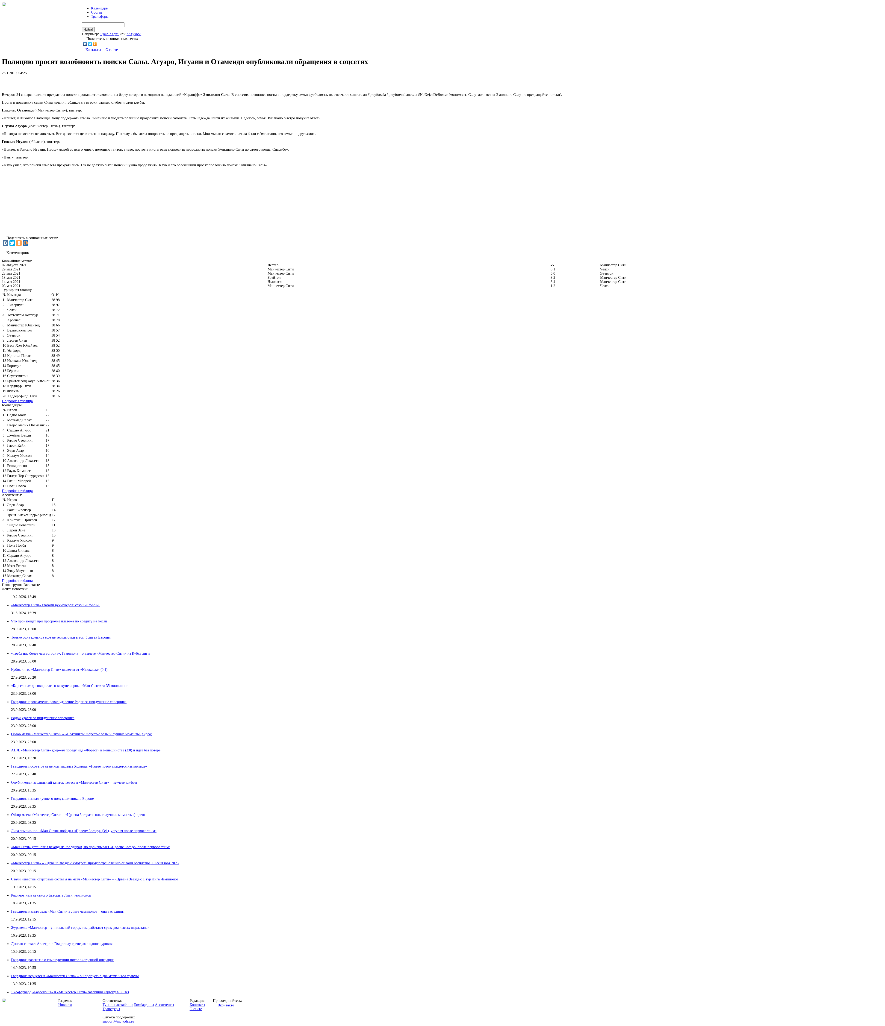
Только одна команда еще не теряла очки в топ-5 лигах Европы (61, 637)
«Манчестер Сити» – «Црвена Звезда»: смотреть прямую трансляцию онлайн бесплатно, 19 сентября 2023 (95, 863)
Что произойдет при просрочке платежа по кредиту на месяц (59, 621)
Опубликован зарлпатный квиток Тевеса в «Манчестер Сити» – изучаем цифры (74, 782)
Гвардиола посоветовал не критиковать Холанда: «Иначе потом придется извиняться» (79, 766)
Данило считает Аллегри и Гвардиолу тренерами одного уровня (61, 944)
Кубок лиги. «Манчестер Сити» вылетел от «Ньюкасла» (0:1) (59, 669)
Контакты (93, 50)
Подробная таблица (17, 401)
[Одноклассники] (94, 44)
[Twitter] (90, 44)
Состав (96, 12)
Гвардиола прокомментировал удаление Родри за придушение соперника (69, 702)
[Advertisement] (56, 82)
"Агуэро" (134, 34)
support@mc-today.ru (118, 1021)
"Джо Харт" (109, 34)
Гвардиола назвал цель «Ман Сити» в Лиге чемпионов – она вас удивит (68, 911)
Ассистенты (164, 1005)
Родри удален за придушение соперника (42, 718)
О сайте (112, 50)
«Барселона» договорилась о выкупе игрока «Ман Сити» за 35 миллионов (69, 686)
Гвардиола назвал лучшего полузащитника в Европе (52, 798)
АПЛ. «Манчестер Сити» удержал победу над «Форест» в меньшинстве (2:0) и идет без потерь (85, 750)
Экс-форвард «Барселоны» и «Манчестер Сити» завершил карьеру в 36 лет (70, 992)
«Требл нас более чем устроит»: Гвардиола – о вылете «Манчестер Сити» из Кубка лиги (80, 653)
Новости (65, 1005)
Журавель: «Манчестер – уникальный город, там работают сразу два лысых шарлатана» (80, 927)
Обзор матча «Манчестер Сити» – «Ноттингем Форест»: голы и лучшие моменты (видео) (81, 734)
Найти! (88, 29)
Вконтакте (226, 1005)
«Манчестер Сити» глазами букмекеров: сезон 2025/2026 (55, 605)
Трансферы (100, 16)
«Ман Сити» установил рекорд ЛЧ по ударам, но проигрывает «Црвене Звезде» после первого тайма (90, 847)
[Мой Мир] (25, 243)
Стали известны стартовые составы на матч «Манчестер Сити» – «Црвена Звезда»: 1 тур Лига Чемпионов (95, 879)
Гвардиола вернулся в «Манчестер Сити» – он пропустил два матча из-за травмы (75, 976)
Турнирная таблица (118, 1005)
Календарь (99, 8)
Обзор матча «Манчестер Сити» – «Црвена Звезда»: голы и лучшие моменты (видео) (78, 815)
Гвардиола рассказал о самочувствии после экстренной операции (62, 960)
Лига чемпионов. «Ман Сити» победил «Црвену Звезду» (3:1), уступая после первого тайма (83, 831)
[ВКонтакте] (85, 44)
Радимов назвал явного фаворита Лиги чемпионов (51, 895)
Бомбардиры (144, 1005)
